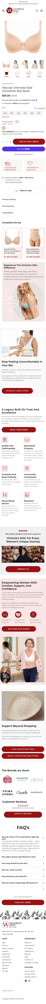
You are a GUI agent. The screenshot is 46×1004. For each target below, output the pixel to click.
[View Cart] (41, 11)
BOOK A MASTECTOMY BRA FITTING (23, 756)
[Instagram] (29, 981)
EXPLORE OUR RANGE (19, 629)
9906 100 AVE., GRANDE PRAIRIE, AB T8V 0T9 (23, 4)
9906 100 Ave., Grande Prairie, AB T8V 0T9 (17, 931)
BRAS (11, 84)
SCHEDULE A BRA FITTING (17, 391)
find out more (23, 902)
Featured (5, 965)
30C (5, 113)
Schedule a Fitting (31, 963)
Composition (7, 213)
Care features (8, 206)
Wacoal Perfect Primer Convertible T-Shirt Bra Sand (12, 251)
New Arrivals (7, 963)
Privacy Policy (30, 974)
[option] (23, 37)
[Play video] (23, 554)
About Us (28, 943)
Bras (3, 943)
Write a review (23, 814)
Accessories (6, 960)
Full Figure (29, 948)
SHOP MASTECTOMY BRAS (23, 749)
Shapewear (6, 954)
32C (11, 113)
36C (25, 113)
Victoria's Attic (19, 999)
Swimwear (6, 957)
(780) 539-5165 (23, 2)
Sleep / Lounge (7, 948)
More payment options (24, 154)
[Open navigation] (3, 10)
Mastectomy (29, 951)
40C (38, 113)
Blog (26, 957)
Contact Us (29, 960)
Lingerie (5, 951)
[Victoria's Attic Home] (11, 922)
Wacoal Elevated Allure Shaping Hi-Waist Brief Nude (33, 251)
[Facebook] (26, 981)
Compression (30, 945)
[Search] (36, 11)
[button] (23, 103)
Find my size (26, 191)
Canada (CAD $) (7, 990)
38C (32, 113)
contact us (23, 569)
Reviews (28, 954)
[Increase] (10, 142)
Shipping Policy (30, 977)
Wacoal (5, 84)
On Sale (5, 971)
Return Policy (30, 971)
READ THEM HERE (19, 430)
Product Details (9, 199)
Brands (4, 968)
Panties (5, 945)
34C (18, 113)
